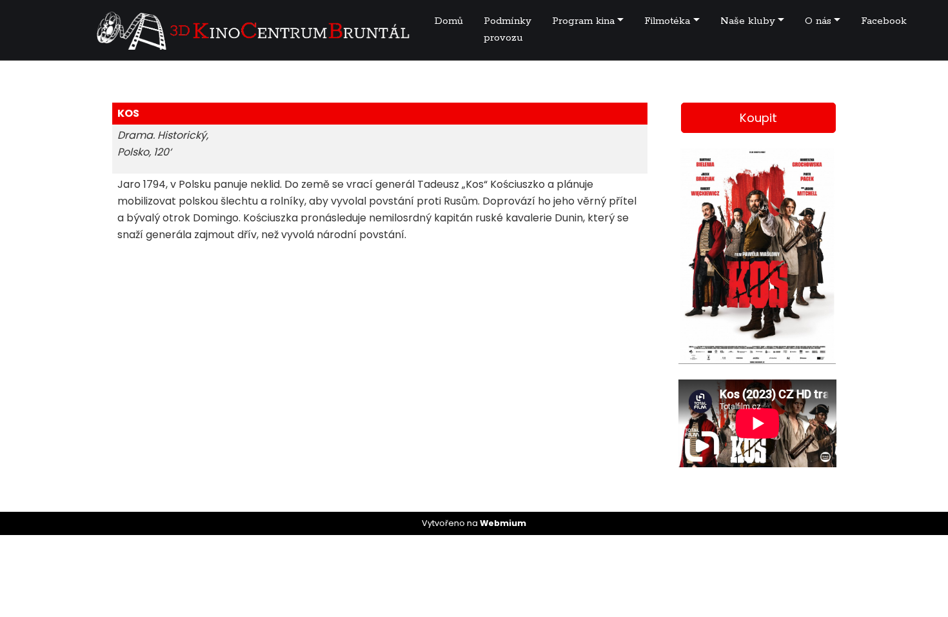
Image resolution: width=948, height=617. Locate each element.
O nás (818, 21)
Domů (449, 21)
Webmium (503, 523)
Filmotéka (667, 21)
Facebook (884, 21)
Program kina (583, 21)
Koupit (758, 118)
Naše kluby (747, 21)
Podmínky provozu (507, 29)
